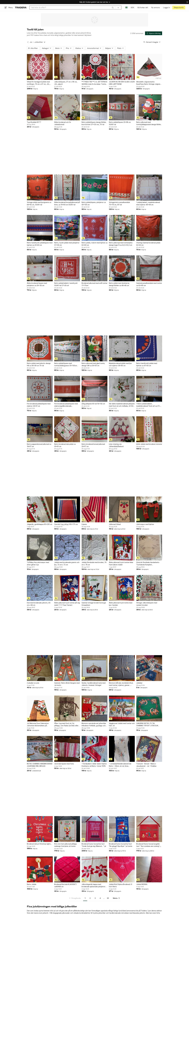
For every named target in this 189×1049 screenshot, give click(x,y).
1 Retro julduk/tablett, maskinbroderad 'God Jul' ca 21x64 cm (149, 405)
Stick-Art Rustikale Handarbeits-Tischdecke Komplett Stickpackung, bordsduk (148, 563)
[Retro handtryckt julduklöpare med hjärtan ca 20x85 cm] (40, 228)
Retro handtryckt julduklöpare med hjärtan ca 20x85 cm (39, 244)
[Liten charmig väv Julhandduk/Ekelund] (122, 429)
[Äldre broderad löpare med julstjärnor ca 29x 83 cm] (40, 268)
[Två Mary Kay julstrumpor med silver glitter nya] (40, 547)
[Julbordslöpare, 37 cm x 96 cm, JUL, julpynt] (67, 67)
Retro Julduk (31, 884)
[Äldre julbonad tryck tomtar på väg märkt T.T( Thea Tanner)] (67, 588)
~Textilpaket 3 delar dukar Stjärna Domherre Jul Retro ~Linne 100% (94, 765)
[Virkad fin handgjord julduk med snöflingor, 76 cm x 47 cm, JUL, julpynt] (40, 67)
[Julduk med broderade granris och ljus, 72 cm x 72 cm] (67, 547)
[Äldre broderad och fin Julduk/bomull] (67, 107)
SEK (132, 7)
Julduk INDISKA (141, 884)
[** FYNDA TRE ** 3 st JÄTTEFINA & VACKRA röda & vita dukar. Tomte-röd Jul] (94, 67)
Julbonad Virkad (115, 524)
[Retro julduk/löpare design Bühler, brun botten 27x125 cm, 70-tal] (94, 107)
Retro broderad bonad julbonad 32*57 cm (93, 445)
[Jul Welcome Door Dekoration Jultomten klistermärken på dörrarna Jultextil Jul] (40, 708)
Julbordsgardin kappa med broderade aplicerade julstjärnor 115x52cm (93, 885)
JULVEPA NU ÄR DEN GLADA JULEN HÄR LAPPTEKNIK (122, 83)
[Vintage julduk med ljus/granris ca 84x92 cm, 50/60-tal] (40, 187)
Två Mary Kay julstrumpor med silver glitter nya (38, 563)
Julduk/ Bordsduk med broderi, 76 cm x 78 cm (94, 563)
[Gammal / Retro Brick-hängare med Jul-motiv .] (67, 668)
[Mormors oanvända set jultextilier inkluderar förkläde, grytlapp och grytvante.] (94, 708)
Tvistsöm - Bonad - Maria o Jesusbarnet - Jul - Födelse (146, 765)
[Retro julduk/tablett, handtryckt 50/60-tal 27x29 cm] (67, 268)
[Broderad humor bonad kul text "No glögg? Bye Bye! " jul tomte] (122, 829)
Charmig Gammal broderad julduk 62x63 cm (148, 244)
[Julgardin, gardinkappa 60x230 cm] (40, 509)
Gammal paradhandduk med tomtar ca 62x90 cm (149, 284)
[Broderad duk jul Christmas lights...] (40, 829)
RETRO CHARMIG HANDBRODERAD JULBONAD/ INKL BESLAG (39, 765)
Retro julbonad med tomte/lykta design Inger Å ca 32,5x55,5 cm (120, 244)
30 (108, 898)
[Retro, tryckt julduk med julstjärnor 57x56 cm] (67, 228)
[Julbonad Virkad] (122, 509)
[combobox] (72, 7)
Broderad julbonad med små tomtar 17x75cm (94, 284)
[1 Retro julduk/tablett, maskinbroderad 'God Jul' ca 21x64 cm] (149, 389)
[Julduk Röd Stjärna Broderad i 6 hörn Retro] (122, 869)
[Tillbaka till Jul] (28, 42)
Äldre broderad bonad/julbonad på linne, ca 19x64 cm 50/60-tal (67, 203)
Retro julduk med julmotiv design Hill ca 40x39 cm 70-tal (39, 364)
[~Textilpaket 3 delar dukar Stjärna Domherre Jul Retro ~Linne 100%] (94, 749)
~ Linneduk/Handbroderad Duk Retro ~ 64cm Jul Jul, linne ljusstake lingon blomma (120, 765)
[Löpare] (94, 509)
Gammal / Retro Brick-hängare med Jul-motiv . (67, 684)
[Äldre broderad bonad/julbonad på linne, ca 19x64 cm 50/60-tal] (67, 187)
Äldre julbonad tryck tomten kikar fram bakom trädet (121, 563)
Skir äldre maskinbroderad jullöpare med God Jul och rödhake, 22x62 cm (122, 405)
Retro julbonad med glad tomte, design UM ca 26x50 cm (93, 364)
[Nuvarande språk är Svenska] (126, 7)
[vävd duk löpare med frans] (67, 749)
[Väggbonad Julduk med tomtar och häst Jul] (122, 708)
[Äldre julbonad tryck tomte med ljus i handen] (122, 588)
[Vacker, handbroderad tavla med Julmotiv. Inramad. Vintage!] (94, 668)
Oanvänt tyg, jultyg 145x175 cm (66, 524)
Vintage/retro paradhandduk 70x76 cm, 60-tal (119, 203)
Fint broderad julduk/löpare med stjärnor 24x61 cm (38, 405)
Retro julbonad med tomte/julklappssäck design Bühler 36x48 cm (148, 123)
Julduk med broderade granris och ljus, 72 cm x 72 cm (66, 563)
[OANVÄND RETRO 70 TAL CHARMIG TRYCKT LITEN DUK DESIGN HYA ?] (149, 708)
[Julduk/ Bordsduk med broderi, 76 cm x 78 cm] (94, 547)
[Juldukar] (149, 668)
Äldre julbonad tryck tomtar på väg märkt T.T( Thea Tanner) (67, 604)
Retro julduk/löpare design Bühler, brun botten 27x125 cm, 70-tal (94, 123)
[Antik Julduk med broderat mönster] (149, 429)
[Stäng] (187, 2)
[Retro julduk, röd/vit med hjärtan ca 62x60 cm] (94, 228)
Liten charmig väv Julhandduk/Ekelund (116, 445)
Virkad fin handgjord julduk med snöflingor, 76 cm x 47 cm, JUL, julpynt (38, 83)
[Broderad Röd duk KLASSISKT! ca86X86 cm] (67, 869)
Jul (31, 42)
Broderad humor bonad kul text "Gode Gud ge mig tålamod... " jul (94, 845)
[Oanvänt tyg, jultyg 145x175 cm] (67, 509)
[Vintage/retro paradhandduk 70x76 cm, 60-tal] (122, 187)
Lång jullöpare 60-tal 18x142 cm (93, 404)
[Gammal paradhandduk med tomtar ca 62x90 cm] (149, 268)
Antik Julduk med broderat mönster (149, 444)
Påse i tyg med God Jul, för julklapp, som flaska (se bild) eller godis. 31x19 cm (66, 724)
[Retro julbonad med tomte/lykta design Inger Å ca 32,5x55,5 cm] (122, 228)
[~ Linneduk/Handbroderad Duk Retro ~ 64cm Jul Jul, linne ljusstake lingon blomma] (122, 749)
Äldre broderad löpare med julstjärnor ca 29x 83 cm (37, 284)
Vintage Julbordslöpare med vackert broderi (146, 604)
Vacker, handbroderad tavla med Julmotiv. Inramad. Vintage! (93, 684)
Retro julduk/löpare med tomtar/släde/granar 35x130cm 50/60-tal (65, 364)
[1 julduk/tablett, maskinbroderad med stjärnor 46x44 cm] (149, 187)
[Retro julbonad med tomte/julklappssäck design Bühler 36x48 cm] (149, 107)
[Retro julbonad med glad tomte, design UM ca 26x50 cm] (94, 348)
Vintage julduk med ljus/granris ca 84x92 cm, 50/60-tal (39, 203)
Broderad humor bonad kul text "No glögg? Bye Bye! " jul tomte (120, 845)
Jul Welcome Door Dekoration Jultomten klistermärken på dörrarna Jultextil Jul (38, 724)
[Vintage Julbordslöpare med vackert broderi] (149, 588)
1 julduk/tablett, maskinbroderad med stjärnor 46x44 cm (148, 203)
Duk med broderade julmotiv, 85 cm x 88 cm (38, 604)
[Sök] (112, 7)
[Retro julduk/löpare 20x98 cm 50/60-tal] (122, 107)
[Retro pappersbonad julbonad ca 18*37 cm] (40, 429)
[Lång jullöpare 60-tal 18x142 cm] (94, 389)
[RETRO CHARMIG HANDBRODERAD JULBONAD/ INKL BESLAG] (40, 749)
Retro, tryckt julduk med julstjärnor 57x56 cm (66, 244)
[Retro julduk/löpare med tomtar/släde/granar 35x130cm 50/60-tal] (67, 348)
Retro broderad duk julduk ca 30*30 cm (65, 445)
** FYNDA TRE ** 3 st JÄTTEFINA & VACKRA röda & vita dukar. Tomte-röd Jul (94, 83)
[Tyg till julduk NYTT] (40, 107)
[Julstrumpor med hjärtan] (149, 509)
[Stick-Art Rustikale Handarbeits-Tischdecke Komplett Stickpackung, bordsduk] (149, 547)
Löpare (84, 524)
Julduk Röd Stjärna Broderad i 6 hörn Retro (120, 885)
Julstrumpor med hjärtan (145, 524)
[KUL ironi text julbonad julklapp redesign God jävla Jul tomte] (67, 829)
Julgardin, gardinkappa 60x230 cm (39, 524)
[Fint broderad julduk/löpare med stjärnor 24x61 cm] (40, 389)
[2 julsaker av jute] (40, 668)
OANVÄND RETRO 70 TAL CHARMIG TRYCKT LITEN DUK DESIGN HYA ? (147, 724)
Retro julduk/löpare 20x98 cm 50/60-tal (120, 123)
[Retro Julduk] (40, 869)
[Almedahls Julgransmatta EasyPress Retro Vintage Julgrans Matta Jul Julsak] (149, 67)
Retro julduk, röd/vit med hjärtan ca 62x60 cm (94, 244)
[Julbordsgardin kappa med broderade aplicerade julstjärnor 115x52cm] (94, 869)
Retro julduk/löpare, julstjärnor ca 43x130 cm (94, 203)
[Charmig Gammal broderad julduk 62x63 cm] (149, 228)
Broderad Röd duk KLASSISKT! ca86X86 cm (65, 885)
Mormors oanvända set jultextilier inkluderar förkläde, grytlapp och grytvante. (94, 724)
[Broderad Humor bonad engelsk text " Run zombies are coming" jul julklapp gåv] (149, 829)
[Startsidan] (20, 7)
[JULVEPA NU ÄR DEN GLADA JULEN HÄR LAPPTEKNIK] (122, 67)
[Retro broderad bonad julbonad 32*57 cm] (94, 429)
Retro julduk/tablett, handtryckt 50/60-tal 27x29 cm (66, 284)
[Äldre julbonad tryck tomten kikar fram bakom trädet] (122, 547)
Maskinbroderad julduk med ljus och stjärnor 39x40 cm (120, 364)
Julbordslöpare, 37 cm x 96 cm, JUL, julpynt (65, 83)
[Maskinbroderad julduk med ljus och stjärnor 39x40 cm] (122, 348)
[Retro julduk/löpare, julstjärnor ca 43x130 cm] (94, 187)
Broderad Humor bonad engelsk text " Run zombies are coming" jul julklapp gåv (148, 845)
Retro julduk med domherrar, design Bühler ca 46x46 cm (119, 284)
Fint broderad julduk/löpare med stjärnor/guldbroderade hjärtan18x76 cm (66, 405)
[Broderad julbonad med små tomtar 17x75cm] (94, 268)
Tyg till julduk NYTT (34, 122)
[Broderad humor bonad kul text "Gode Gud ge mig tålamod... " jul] (94, 829)
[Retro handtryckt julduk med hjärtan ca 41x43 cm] (149, 348)
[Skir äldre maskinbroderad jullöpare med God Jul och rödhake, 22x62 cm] (122, 389)
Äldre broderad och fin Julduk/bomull (62, 123)
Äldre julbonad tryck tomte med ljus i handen (120, 604)
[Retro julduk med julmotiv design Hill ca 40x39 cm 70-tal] (40, 348)
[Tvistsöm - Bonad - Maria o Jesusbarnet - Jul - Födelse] (149, 749)
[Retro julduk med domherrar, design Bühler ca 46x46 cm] (122, 268)
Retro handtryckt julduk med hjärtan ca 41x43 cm (146, 364)
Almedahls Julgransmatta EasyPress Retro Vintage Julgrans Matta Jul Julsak (148, 83)
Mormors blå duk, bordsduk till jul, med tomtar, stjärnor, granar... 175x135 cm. (121, 684)
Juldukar (139, 683)
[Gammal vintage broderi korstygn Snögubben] (94, 588)
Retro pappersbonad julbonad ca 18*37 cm (39, 445)
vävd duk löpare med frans (64, 764)
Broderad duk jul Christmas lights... (39, 844)
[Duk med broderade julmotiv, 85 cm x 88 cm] (40, 588)
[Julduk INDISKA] (149, 869)
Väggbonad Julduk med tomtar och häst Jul (122, 724)
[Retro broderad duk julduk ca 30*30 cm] (67, 429)
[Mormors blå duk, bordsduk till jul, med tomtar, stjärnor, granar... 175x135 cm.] (122, 668)
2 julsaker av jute (33, 683)
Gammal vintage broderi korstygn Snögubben (94, 604)
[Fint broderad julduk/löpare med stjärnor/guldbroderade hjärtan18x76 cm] (67, 389)
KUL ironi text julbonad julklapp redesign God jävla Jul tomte (65, 845)
